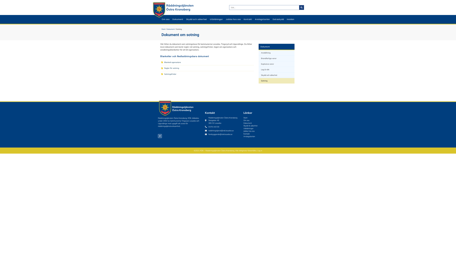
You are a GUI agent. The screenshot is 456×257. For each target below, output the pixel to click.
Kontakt (248, 19)
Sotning (264, 81)
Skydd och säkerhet (196, 19)
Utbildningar (216, 19)
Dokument (177, 19)
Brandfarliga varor (269, 58)
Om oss (166, 19)
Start (163, 29)
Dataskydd (278, 19)
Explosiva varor (267, 64)
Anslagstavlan (262, 19)
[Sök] (301, 7)
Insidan (290, 19)
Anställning (266, 53)
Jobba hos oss (233, 19)
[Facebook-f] (160, 136)
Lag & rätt (265, 69)
